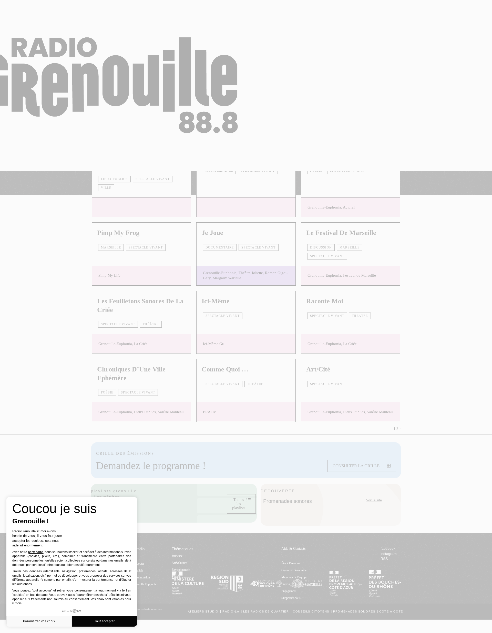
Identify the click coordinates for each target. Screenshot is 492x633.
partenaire (35, 552)
